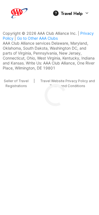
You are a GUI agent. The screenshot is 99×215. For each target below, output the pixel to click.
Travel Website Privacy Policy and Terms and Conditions (67, 83)
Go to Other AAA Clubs (37, 38)
